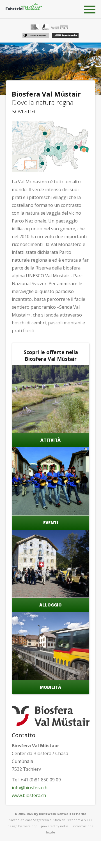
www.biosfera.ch (29, 795)
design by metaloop (22, 826)
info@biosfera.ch (29, 787)
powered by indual (55, 826)
